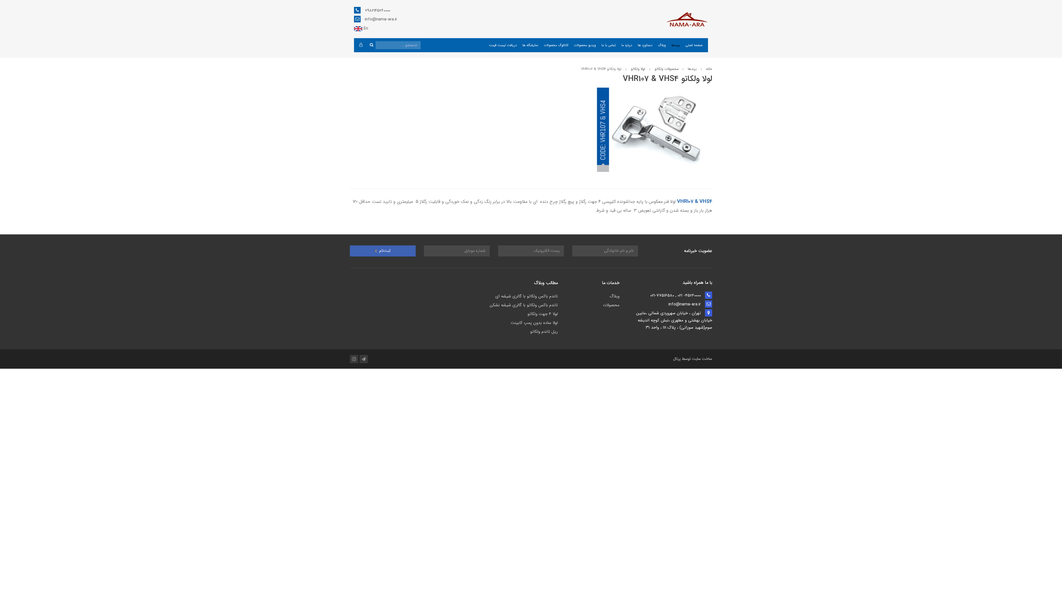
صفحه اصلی (693, 45)
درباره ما (626, 45)
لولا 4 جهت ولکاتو (542, 314)
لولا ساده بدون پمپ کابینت (534, 323)
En (365, 28)
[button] (361, 45)
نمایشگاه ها (530, 45)
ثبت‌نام (384, 251)
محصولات (611, 305)
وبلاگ (662, 45)
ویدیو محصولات (585, 45)
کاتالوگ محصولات (556, 45)
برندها (675, 45)
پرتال (677, 359)
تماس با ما (609, 45)
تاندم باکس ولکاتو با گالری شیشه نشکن (524, 305)
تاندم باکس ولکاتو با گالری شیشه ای (526, 296)
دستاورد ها (645, 45)
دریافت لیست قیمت (503, 45)
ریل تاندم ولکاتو (544, 331)
